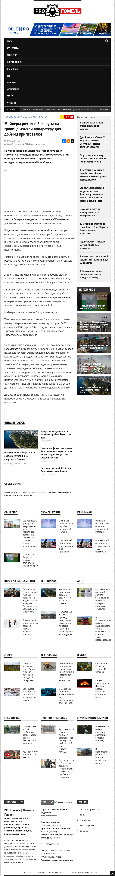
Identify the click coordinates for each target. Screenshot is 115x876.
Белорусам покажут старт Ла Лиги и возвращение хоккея (30, 694)
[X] (72, 141)
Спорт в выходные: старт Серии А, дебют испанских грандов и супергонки (93, 158)
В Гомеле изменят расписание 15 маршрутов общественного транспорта (94, 348)
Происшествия (14, 62)
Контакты (84, 831)
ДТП (8, 75)
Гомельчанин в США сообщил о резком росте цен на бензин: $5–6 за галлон (30, 735)
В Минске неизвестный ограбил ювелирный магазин (47, 109)
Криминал (12, 68)
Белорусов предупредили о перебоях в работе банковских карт (56, 434)
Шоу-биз (11, 82)
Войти (82, 814)
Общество (12, 55)
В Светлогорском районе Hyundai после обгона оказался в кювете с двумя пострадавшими (93, 174)
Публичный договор (51, 856)
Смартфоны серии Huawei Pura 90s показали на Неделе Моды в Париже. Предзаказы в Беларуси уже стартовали (30, 600)
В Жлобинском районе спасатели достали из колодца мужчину (91, 274)
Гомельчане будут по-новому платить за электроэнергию (90, 212)
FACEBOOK (60, 872)
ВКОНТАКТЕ (29, 872)
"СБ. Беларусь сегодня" (35, 144)
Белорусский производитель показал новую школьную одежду (30, 627)
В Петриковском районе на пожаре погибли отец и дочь (102, 755)
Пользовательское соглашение (57, 860)
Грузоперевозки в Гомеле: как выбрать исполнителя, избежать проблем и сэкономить (67, 768)
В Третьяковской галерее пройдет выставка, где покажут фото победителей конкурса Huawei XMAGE (66, 739)
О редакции (85, 820)
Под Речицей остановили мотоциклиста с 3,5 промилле (92, 245)
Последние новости (86, 117)
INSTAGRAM (83, 872)
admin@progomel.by (50, 837)
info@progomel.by (49, 815)
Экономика (13, 89)
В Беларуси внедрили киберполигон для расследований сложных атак (67, 695)
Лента (10, 41)
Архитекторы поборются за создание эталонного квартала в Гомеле (19, 455)
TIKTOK (94, 872)
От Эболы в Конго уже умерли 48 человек (101, 667)
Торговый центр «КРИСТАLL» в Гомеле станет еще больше (56, 469)
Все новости (13, 116)
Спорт (10, 96)
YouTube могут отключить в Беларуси (30, 754)
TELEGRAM (71, 872)
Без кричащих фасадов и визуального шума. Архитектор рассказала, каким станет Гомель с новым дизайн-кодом (92, 194)
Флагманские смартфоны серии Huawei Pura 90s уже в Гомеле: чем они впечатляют (94, 228)
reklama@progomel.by (51, 825)
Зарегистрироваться (89, 809)
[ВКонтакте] (64, 141)
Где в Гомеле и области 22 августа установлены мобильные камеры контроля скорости (92, 142)
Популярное (87, 289)
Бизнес (43, 116)
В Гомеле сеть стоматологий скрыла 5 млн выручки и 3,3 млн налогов (94, 259)
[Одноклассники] (68, 141)
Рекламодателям (87, 825)
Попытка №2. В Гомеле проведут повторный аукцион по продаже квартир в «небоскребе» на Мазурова (94, 326)
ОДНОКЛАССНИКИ (45, 872)
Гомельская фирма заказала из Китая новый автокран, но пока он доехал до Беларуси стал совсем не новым (56, 452)
